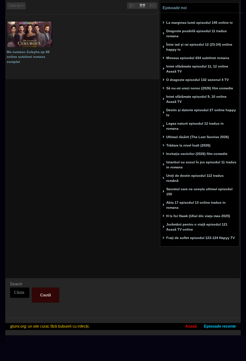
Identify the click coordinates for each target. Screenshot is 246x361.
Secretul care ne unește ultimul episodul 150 (199, 191)
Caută (45, 295)
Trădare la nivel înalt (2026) (188, 145)
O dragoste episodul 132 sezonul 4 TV (197, 80)
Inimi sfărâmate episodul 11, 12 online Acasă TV (197, 68)
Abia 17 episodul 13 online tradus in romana (196, 205)
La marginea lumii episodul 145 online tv (199, 22)
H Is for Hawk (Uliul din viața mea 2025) (198, 216)
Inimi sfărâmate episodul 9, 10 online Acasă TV (196, 99)
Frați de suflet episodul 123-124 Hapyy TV (200, 238)
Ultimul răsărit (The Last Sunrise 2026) (197, 137)
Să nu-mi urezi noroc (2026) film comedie (199, 88)
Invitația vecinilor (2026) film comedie (197, 154)
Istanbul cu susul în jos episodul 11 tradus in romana (201, 164)
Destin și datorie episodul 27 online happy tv (201, 112)
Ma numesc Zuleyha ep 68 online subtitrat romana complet (28, 57)
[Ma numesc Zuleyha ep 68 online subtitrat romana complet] (29, 34)
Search (16, 284)
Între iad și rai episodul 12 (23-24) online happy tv (199, 47)
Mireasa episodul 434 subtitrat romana (197, 58)
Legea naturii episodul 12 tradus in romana (195, 126)
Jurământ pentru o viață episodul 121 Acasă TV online (197, 226)
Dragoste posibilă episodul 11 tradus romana (196, 33)
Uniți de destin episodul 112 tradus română (195, 178)
